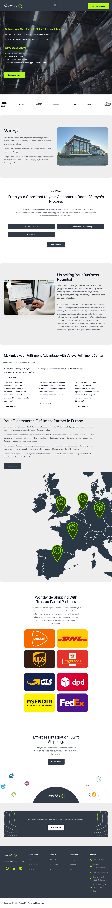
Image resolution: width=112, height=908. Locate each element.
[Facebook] (7, 868)
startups (36, 435)
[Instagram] (14, 868)
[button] (55, 5)
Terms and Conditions (36, 903)
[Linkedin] (21, 868)
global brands (46, 435)
